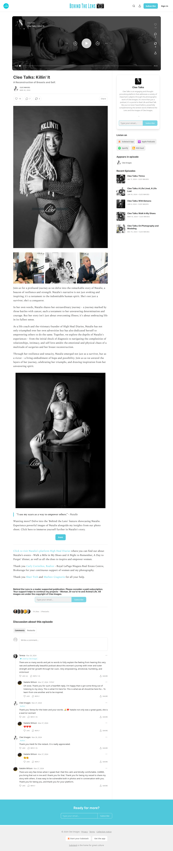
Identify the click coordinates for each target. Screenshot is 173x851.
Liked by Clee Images (29, 659)
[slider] (86, 65)
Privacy (84, 831)
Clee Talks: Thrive (136, 176)
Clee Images (25, 87)
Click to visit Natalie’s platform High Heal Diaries (42, 551)
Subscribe (151, 6)
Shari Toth (32, 577)
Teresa (22, 655)
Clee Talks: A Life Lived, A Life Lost (142, 189)
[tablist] (25, 630)
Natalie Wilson (30, 682)
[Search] (134, 6)
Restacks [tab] (31, 630)
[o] (121, 179)
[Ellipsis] (106, 655)
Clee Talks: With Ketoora (139, 201)
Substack (73, 845)
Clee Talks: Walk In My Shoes (141, 213)
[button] (67, 43)
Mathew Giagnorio (54, 577)
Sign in (164, 6)
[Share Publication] (139, 6)
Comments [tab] (19, 630)
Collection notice (104, 831)
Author (22, 706)
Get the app (99, 838)
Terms (92, 831)
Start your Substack (79, 838)
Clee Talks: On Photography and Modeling (143, 227)
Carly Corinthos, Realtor (40, 566)
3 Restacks (45, 611)
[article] (138, 179)
